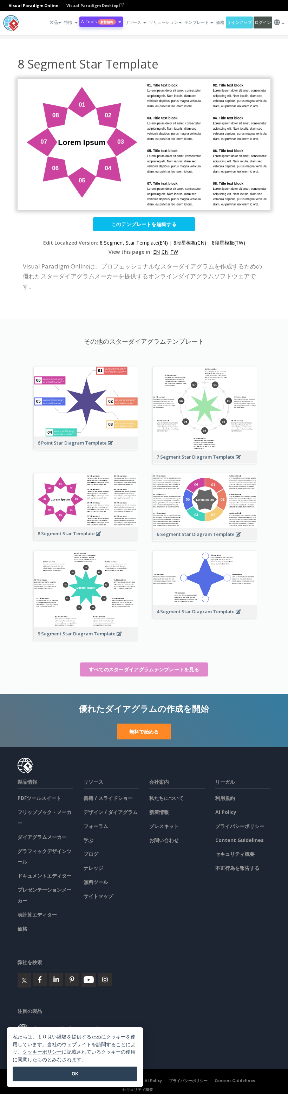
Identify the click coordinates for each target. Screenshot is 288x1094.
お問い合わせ (164, 840)
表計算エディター (37, 914)
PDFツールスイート (39, 798)
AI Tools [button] (97, 22)
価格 (220, 22)
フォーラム (96, 826)
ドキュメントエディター (45, 875)
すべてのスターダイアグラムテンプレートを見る (144, 669)
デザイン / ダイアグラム (111, 812)
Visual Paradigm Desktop (92, 5)
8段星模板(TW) (228, 242)
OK (75, 1073)
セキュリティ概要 (235, 853)
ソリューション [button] (163, 22)
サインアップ (239, 22)
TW (174, 251)
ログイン (263, 22)
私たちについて (166, 798)
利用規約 (225, 798)
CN (165, 251)
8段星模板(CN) (190, 242)
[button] (70, 22)
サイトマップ (98, 896)
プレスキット (164, 826)
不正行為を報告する (237, 868)
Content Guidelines (239, 840)
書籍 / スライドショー (108, 798)
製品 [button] (54, 22)
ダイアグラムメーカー (42, 837)
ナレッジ (93, 868)
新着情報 (159, 812)
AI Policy (225, 812)
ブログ (91, 853)
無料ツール (96, 882)
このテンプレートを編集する (144, 224)
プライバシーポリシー (239, 826)
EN (156, 251)
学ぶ (88, 840)
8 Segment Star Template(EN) (134, 242)
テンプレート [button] (196, 22)
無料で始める (144, 731)
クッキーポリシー (42, 1052)
